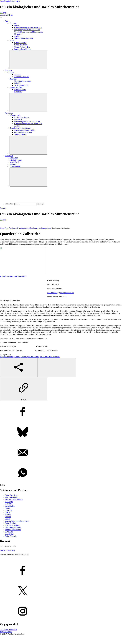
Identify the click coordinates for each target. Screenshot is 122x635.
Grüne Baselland (11, 495)
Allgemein (4, 357)
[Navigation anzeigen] (1, 17)
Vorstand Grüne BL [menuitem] (21, 77)
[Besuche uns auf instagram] (61, 611)
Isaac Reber (9, 534)
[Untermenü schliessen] (28, 59)
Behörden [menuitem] (13, 79)
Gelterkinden (10, 506)
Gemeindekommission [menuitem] (22, 81)
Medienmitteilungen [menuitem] (21, 117)
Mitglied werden (6, 632)
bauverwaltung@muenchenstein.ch (60, 293)
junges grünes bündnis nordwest (17, 521)
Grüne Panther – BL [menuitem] (22, 47)
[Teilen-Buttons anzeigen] (19, 367)
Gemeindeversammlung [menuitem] (23, 132)
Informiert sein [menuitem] (15, 115)
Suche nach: (9, 204)
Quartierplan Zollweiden (30, 357)
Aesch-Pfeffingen (11, 497)
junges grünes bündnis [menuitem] (22, 49)
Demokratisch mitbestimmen (27, 228)
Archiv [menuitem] (17, 36)
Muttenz (8, 515)
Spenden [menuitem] (13, 164)
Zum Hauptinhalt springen (10, 1)
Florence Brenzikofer (13, 530)
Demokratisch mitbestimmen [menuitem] (20, 128)
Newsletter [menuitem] (18, 34)
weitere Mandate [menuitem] (16, 87)
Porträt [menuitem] (16, 25)
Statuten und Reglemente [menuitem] (23, 38)
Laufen (7, 508)
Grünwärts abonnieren (8, 630)
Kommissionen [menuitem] (20, 90)
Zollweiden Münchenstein (50, 357)
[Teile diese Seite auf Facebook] (61, 412)
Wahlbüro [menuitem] (18, 92)
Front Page (4, 228)
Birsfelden (9, 504)
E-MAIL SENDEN (7, 550)
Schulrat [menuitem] (17, 83)
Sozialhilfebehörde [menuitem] (21, 85)
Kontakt (3, 208)
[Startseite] (3, 13)
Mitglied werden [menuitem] (16, 160)
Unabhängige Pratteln (13, 527)
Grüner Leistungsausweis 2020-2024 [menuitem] (28, 28)
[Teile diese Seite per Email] (61, 452)
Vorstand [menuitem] (17, 75)
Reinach (8, 517)
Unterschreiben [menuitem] (15, 166)
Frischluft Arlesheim (12, 525)
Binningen (9, 502)
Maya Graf (9, 532)
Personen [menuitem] (8, 70)
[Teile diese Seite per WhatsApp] (61, 473)
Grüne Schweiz (10, 536)
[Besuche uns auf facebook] (61, 570)
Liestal (7, 512)
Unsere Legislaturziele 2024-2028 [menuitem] (27, 30)
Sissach (7, 519)
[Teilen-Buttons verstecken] (57, 367)
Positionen (13, 228)
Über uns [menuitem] (13, 23)
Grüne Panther (10, 523)
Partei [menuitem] (7, 21)
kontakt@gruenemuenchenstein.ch (13, 276)
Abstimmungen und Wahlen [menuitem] (24, 130)
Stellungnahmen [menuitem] (20, 134)
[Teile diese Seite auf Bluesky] (61, 432)
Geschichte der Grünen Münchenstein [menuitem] (28, 32)
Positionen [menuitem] (9, 113)
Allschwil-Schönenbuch (14, 499)
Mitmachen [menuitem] (9, 156)
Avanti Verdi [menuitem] (14, 162)
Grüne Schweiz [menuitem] (20, 43)
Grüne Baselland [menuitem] (20, 45)
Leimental (8, 510)
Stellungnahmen (45, 228)
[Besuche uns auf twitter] (61, 591)
